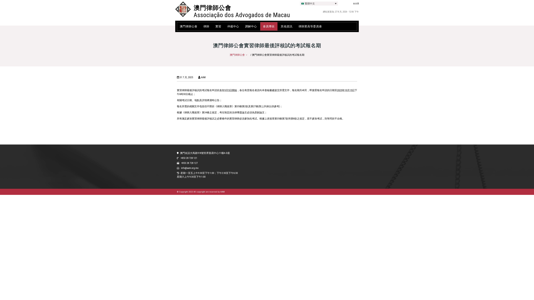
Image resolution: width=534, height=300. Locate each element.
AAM (203, 77)
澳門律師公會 (212, 7)
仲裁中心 (233, 26)
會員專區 (269, 26)
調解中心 (251, 26)
